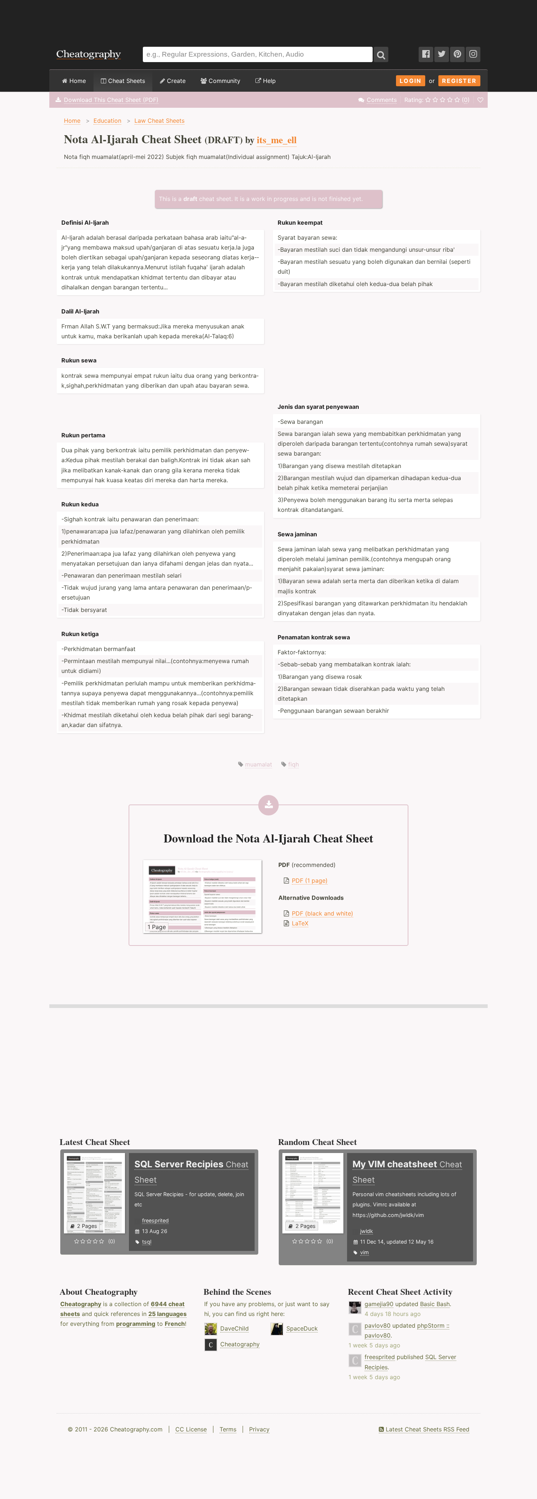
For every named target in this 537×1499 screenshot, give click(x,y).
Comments (382, 99)
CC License (191, 1429)
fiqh (293, 764)
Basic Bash (435, 1304)
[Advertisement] (268, 19)
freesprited (155, 1220)
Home (77, 80)
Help (268, 80)
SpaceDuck (302, 1328)
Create (175, 80)
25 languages (167, 1313)
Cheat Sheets (125, 80)
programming (135, 1323)
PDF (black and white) (322, 913)
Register (459, 80)
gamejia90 (379, 1304)
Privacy (259, 1429)
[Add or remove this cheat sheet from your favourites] (480, 99)
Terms (228, 1429)
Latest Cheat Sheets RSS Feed (426, 1429)
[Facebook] (426, 54)
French (175, 1323)
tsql (146, 1242)
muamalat (258, 764)
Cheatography (80, 1304)
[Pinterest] (457, 54)
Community (223, 80)
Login (411, 80)
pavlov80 (378, 1325)
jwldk (366, 1231)
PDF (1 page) (310, 880)
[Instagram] (473, 54)
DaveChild (234, 1328)
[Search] (381, 54)
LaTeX (300, 923)
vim (364, 1252)
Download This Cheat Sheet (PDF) (111, 99)
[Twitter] (441, 54)
